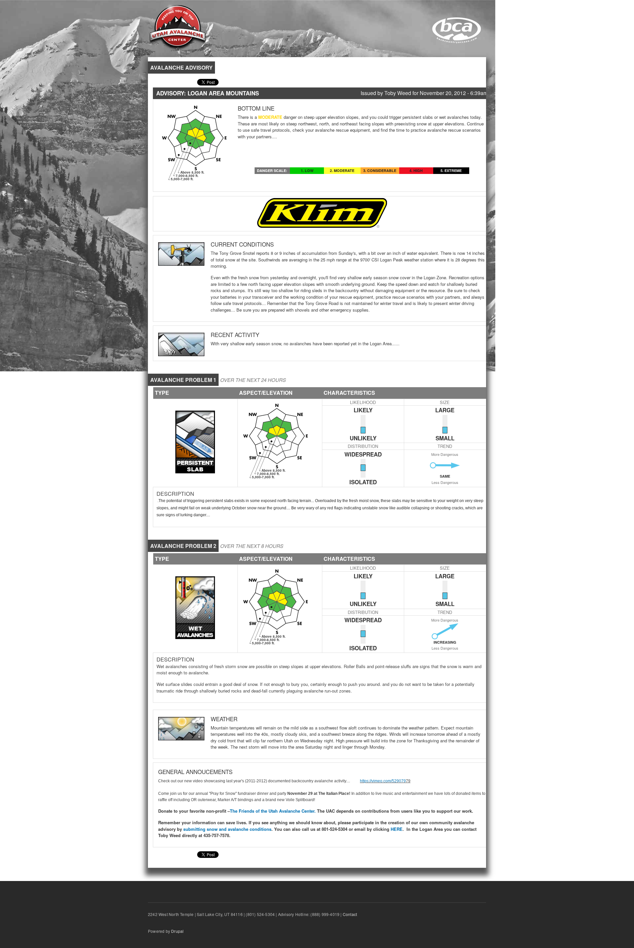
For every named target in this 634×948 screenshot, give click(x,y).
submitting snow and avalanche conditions (227, 829)
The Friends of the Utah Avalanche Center (272, 811)
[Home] (177, 26)
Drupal (177, 931)
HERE (396, 829)
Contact (350, 914)
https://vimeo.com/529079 (383, 781)
